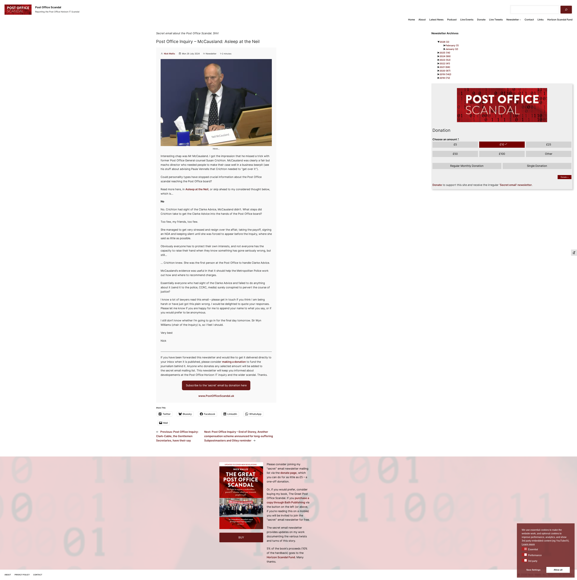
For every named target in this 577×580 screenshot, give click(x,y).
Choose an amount (445, 139)
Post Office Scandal (48, 7)
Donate (564, 177)
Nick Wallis (169, 53)
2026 (444, 41)
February (452, 45)
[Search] (566, 10)
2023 (445, 59)
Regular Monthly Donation (467, 165)
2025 (445, 52)
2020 (445, 70)
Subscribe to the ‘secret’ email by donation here (216, 385)
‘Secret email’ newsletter (515, 184)
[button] (524, 548)
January (452, 49)
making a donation (234, 361)
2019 (445, 74)
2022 (445, 63)
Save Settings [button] (533, 570)
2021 (445, 67)
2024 (445, 56)
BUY (241, 537)
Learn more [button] (528, 544)
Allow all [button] (558, 570)
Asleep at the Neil (196, 189)
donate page (288, 472)
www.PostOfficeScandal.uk (216, 395)
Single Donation (537, 165)
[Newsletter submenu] (520, 19)
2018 (445, 77)
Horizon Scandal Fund (281, 557)
